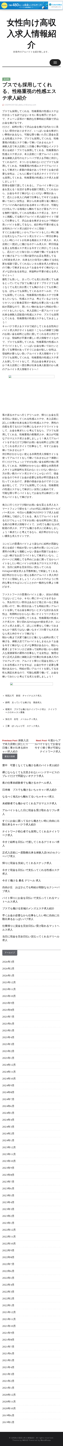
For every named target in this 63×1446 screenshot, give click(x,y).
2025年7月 (8, 1017)
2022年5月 (8, 1278)
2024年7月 (8, 1099)
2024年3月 (8, 1127)
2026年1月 (8, 976)
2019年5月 (8, 1422)
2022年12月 (9, 1230)
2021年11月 (9, 1319)
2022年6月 (8, 1271)
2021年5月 (8, 1360)
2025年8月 (8, 1010)
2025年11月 (9, 989)
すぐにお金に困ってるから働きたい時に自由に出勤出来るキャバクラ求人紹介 (30, 823)
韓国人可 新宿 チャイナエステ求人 (23, 695)
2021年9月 (8, 1333)
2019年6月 (8, 1415)
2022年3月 (8, 1292)
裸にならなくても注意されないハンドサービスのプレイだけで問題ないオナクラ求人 (30, 774)
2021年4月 (8, 1367)
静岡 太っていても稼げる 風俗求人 (23, 702)
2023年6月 (8, 1188)
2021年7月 (8, 1347)
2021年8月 (8, 1340)
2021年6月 (8, 1353)
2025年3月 (8, 1044)
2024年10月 (9, 1079)
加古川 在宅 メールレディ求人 (21, 719)
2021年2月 (8, 1381)
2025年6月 (8, 1024)
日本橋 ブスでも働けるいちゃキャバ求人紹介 (29, 790)
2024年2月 (8, 1134)
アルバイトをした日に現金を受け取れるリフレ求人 (30, 812)
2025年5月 (8, 1030)
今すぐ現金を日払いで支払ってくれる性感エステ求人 (30, 872)
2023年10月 (9, 1161)
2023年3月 (8, 1209)
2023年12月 (9, 1147)
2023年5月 (8, 1195)
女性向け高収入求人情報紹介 (31, 33)
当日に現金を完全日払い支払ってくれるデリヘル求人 (30, 939)
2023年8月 (8, 1175)
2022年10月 (9, 1244)
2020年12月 (9, 1395)
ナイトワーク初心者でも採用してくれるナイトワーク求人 (30, 833)
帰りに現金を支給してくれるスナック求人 (27, 863)
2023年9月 (8, 1168)
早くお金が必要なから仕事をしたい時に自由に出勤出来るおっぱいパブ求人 (30, 917)
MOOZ (25, 1440)
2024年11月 (9, 1072)
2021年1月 (8, 1388)
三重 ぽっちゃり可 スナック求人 (22, 726)
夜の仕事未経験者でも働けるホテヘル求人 (27, 783)
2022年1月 (8, 1305)
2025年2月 (8, 1051)
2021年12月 (9, 1312)
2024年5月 (8, 1113)
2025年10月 (9, 996)
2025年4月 (8, 1037)
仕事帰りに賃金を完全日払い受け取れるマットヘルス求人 (30, 928)
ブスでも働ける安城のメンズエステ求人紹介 (28, 908)
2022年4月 (8, 1285)
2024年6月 (8, 1106)
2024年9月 (8, 1085)
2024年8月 (8, 1092)
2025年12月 (9, 982)
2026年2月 (8, 969)
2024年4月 (8, 1120)
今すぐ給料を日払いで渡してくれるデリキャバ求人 (30, 844)
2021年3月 (8, 1374)
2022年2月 (8, 1298)
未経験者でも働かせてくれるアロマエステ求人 (29, 803)
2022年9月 (8, 1250)
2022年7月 (8, 1264)
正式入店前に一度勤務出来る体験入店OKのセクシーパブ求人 (31, 855)
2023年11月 (9, 1154)
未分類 (6, 79)
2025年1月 (8, 1058)
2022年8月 (8, 1257)
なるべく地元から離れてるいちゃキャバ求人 (28, 797)
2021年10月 (9, 1326)
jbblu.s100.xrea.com (27, 105)
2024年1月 (8, 1140)
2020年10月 (9, 1408)
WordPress (45, 1440)
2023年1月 (8, 1223)
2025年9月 (8, 1003)
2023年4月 (8, 1202)
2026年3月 (8, 962)
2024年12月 (9, 1065)
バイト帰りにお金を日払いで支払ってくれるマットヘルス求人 (30, 900)
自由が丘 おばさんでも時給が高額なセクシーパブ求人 (30, 889)
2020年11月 (9, 1402)
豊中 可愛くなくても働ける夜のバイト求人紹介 (30, 765)
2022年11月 (9, 1237)
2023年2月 (8, 1216)
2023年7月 (8, 1182)
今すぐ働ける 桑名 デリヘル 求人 (21, 880)
